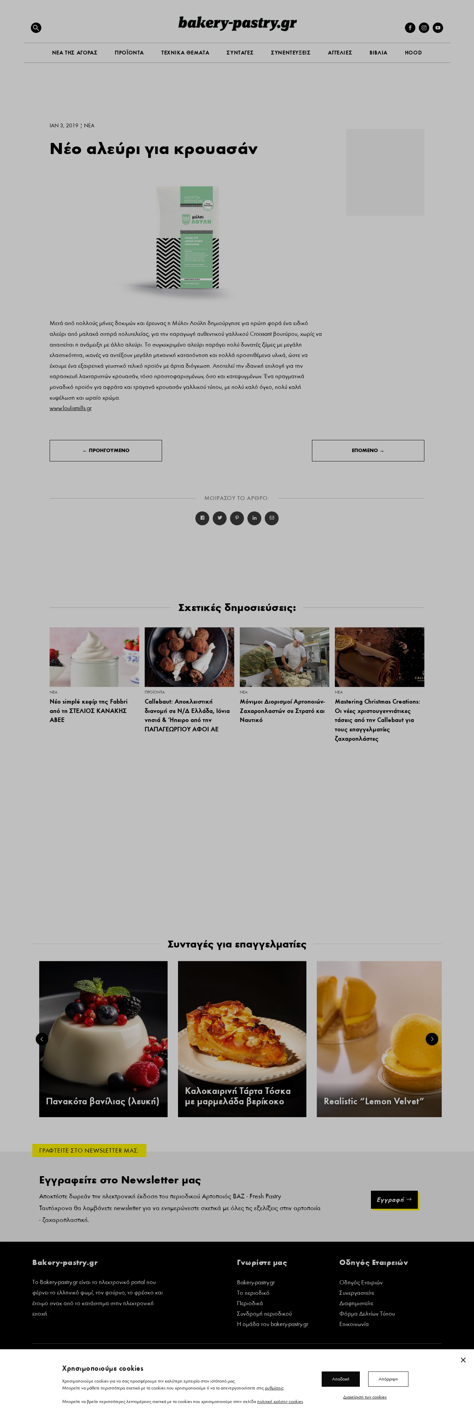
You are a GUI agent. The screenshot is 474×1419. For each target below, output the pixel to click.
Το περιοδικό (253, 1294)
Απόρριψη (388, 1379)
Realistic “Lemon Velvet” (374, 1101)
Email (271, 518)
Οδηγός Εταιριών (361, 1283)
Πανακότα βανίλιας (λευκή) (102, 1101)
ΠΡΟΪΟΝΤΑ (129, 52)
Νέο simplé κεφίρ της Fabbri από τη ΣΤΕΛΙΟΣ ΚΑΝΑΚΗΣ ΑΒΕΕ (89, 710)
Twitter (219, 518)
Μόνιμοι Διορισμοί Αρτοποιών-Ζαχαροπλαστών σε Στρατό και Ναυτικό (282, 710)
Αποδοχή (340, 1379)
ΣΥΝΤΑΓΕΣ (240, 52)
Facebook (202, 518)
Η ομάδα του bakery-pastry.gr (272, 1325)
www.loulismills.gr (71, 408)
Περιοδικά (250, 1304)
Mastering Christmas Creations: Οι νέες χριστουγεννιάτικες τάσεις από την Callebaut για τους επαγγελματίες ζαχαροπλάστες (377, 719)
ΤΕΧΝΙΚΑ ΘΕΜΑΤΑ (185, 52)
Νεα (89, 125)
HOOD (413, 52)
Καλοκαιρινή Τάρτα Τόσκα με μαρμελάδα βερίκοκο (238, 1096)
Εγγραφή (390, 1200)
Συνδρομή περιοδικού (264, 1314)
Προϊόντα (154, 692)
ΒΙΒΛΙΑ (379, 52)
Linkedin (254, 518)
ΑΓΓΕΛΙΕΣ (340, 52)
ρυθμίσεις (274, 1388)
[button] (36, 28)
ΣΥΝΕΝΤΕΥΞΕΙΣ (291, 52)
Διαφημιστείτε (356, 1304)
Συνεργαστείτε (356, 1294)
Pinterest (237, 518)
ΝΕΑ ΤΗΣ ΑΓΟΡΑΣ (75, 52)
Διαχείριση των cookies (365, 1397)
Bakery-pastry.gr (256, 1283)
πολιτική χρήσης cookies (280, 1401)
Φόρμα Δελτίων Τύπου (367, 1314)
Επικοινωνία (354, 1325)
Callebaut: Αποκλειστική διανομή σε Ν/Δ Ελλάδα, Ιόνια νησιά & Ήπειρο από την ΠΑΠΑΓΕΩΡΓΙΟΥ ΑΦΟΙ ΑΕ (187, 715)
